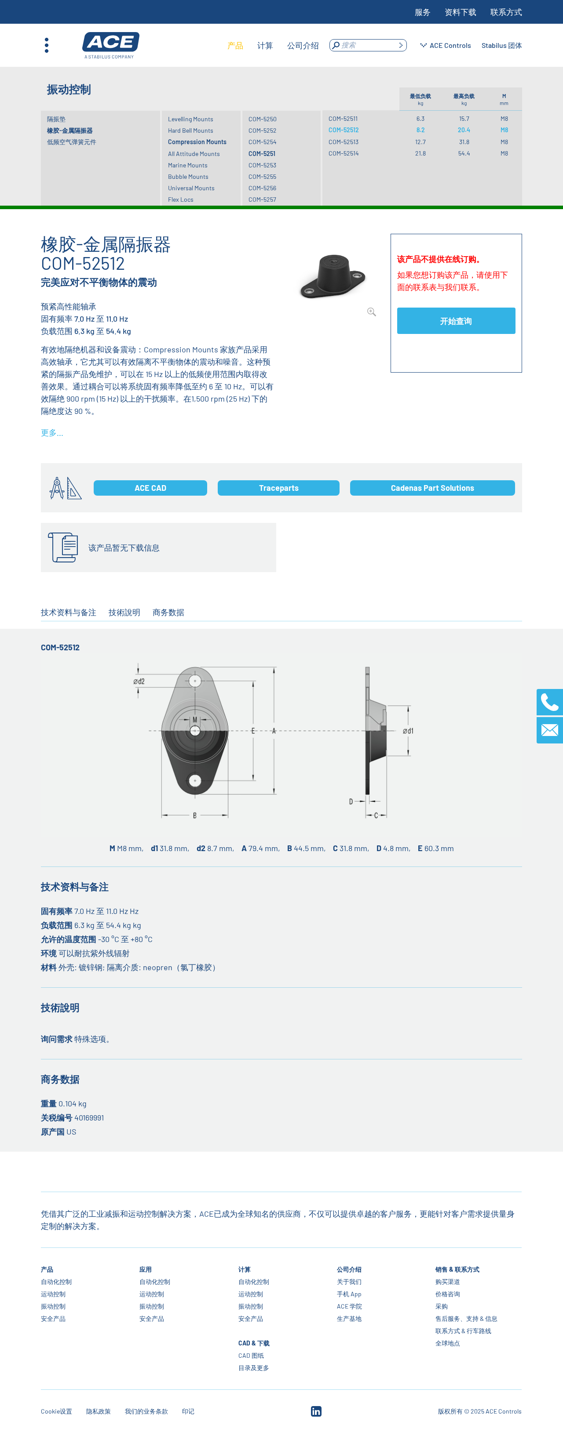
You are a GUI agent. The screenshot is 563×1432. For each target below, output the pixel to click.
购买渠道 (447, 1281)
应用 (146, 1269)
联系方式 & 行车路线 (463, 1330)
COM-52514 (344, 153)
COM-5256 (262, 188)
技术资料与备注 (68, 612)
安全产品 (53, 1318)
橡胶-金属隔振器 (70, 130)
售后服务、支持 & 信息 (466, 1318)
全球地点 (447, 1343)
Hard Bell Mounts (190, 130)
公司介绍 (349, 1269)
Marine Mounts (188, 165)
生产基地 (349, 1318)
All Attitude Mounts (194, 153)
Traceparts (279, 488)
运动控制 (53, 1294)
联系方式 (506, 12)
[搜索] (401, 45)
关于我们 (349, 1281)
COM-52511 (343, 118)
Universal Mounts (191, 188)
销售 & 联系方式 (457, 1269)
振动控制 (53, 1306)
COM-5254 (263, 141)
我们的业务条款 (146, 1411)
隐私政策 (98, 1411)
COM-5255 (262, 176)
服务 (423, 12)
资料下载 (460, 12)
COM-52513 (343, 141)
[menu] (273, 45)
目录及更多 (253, 1367)
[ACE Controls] (110, 45)
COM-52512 (344, 130)
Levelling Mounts (190, 119)
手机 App (349, 1294)
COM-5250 (263, 119)
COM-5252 (263, 130)
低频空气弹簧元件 (71, 141)
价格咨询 (447, 1294)
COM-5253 (262, 165)
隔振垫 (56, 119)
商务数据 (168, 612)
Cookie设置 (56, 1411)
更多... (52, 432)
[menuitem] (235, 45)
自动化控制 (56, 1281)
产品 (47, 1269)
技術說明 (124, 612)
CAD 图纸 (251, 1355)
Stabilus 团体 (502, 45)
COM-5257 (262, 199)
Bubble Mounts (188, 176)
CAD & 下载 (254, 1343)
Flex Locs (181, 199)
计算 (244, 1269)
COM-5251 (262, 153)
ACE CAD (150, 488)
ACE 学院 (349, 1306)
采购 (441, 1306)
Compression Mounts (197, 141)
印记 (188, 1411)
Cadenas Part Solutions (432, 488)
